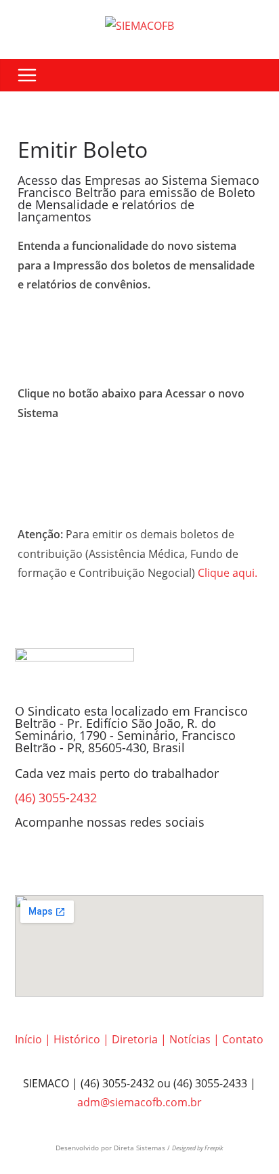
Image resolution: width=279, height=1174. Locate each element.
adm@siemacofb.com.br (139, 1102)
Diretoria (135, 1039)
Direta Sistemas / (143, 1147)
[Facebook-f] (32, 858)
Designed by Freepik (197, 1148)
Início (28, 1039)
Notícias (190, 1039)
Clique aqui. (227, 572)
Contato (242, 1039)
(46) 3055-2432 (56, 797)
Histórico (76, 1039)
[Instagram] (68, 858)
